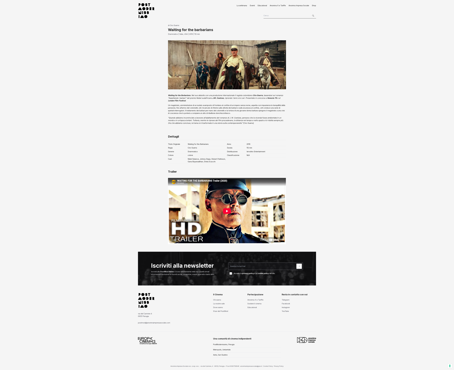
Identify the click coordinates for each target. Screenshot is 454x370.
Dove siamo (218, 307)
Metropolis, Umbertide (222, 350)
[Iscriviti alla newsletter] (299, 266)
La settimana (242, 5)
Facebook (286, 303)
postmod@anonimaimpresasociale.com (154, 323)
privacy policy (248, 273)
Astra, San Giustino (220, 355)
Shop (314, 5)
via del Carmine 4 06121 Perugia (145, 315)
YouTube (285, 311)
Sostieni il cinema (254, 303)
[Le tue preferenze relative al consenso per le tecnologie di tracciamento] (450, 366)
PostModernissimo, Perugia (223, 344)
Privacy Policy (279, 366)
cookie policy (263, 273)
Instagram (286, 307)
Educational (262, 5)
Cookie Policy (268, 366)
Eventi (252, 5)
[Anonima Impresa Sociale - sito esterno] (306, 340)
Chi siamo (217, 300)
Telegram (285, 300)
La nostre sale (219, 303)
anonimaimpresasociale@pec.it (251, 366)
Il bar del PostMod (220, 311)
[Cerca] (313, 15)
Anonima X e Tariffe (278, 5)
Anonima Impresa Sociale (299, 5)
